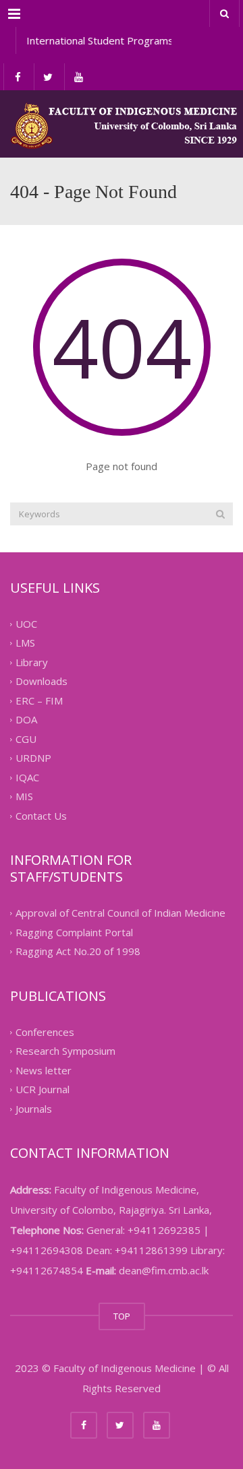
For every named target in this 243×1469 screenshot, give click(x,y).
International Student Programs (97, 40)
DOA (26, 720)
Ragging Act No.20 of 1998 (78, 951)
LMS (25, 643)
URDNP (33, 758)
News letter (44, 1070)
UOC (26, 623)
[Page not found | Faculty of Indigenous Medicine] (121, 124)
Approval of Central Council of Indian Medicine (120, 913)
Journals (34, 1108)
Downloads (42, 681)
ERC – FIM (39, 700)
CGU (26, 739)
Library (32, 662)
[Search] (220, 513)
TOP (121, 1316)
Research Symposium (65, 1051)
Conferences (45, 1032)
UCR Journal (43, 1090)
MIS (24, 797)
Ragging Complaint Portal (74, 932)
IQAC (27, 777)
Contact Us (41, 815)
